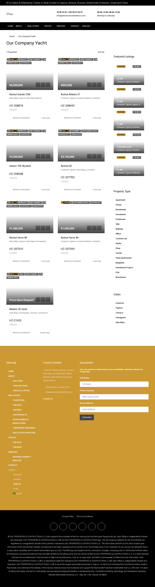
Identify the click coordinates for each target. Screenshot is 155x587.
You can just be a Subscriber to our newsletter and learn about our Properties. (111, 370)
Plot (117, 272)
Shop (118, 248)
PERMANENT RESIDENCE (24, 428)
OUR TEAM (18, 381)
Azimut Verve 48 (18, 237)
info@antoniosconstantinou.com (71, 15)
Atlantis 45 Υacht (18, 309)
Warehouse (121, 277)
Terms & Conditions (85, 516)
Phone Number (87, 390)
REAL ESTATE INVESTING (24, 433)
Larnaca (119, 313)
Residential (121, 209)
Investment (121, 214)
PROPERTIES (19, 400)
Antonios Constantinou (22, 118)
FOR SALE (17, 405)
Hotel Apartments (124, 258)
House (119, 205)
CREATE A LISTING (21, 390)
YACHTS (47, 26)
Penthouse (120, 219)
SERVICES (61, 26)
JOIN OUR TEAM (20, 386)
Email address (86, 403)
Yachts (119, 253)
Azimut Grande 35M (19, 94)
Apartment (120, 200)
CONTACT (75, 26)
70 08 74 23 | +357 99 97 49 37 (69, 12)
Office (118, 234)
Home (12, 36)
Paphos (119, 308)
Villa (117, 224)
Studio (118, 243)
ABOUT (19, 26)
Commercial (121, 238)
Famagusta (120, 317)
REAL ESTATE (33, 26)
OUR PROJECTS (20, 415)
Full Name (84, 378)
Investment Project (124, 267)
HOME (10, 26)
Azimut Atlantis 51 (70, 94)
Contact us (48, 399)
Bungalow (120, 263)
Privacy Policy (68, 516)
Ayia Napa (120, 322)
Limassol (120, 303)
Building (119, 229)
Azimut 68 (66, 166)
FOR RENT (17, 410)
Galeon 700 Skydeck (20, 166)
